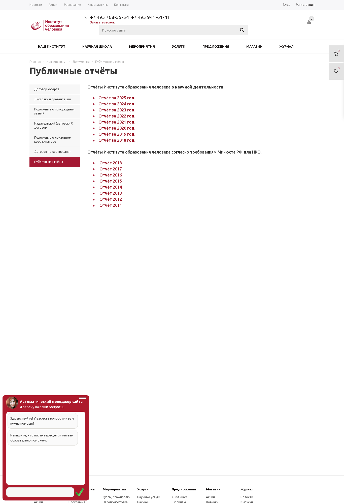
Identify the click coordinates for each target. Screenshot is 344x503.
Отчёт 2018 (110, 163)
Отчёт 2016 (110, 175)
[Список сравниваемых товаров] (309, 24)
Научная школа (97, 46)
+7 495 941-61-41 (150, 17)
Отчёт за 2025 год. (116, 98)
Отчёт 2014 (110, 187)
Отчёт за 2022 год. (116, 116)
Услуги (178, 46)
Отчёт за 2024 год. (116, 104)
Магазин (254, 46)
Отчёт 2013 (110, 193)
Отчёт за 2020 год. (116, 128)
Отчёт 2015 (110, 181)
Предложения (215, 46)
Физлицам (179, 497)
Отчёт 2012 (110, 199)
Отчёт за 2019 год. (116, 134)
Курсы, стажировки (116, 497)
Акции (210, 497)
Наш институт (51, 46)
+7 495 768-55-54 (109, 17)
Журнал (287, 46)
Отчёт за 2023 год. (116, 110)
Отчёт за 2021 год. (116, 122)
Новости (246, 497)
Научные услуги (148, 497)
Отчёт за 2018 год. (116, 140)
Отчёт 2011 (110, 205)
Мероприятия (142, 46)
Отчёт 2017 (110, 169)
